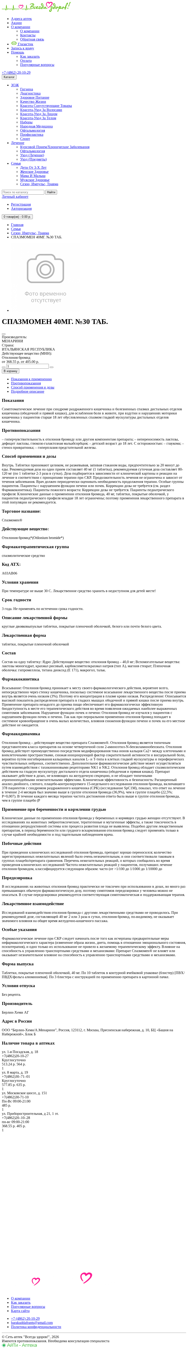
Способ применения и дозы (32, 387)
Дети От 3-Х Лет (33, 167)
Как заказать (30, 56)
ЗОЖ (15, 85)
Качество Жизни (33, 101)
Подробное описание (27, 391)
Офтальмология (32, 130)
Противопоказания (26, 383)
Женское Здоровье (34, 172)
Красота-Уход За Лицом (38, 114)
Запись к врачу (22, 48)
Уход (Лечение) (32, 155)
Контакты (28, 35)
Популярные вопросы (37, 65)
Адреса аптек (21, 19)
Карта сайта (20, 1311)
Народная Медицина (36, 126)
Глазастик (25, 44)
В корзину (10, 371)
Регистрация (21, 204)
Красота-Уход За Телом (38, 118)
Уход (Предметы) (33, 159)
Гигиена (26, 89)
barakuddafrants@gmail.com (32, 1323)
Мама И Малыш (32, 176)
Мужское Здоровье (35, 180)
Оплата (26, 61)
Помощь (17, 52)
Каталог (9, 77)
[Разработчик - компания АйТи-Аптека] (19, 1346)
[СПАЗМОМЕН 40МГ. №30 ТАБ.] (45, 310)
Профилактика (31, 134)
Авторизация (21, 208)
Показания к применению (31, 379)
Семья (16, 163)
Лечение (17, 143)
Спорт (25, 139)
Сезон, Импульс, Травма (39, 184)
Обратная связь (32, 39)
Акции (16, 23)
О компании (20, 27)
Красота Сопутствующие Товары (46, 106)
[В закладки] (4, 334)
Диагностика (30, 93)
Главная (17, 225)
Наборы (26, 122)
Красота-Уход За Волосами (41, 110)
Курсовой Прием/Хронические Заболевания (54, 147)
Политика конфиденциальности (36, 1327)
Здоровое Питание (34, 97)
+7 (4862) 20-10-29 (16, 72)
